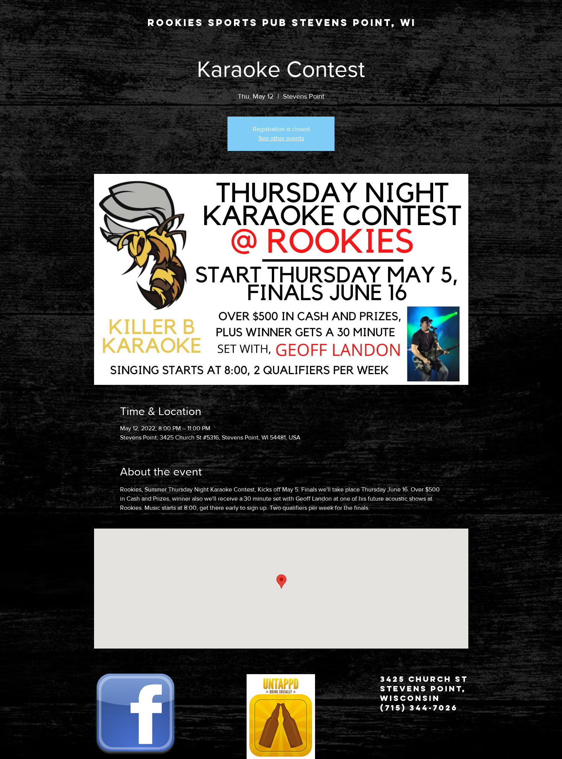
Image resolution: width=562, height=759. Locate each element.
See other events (281, 138)
